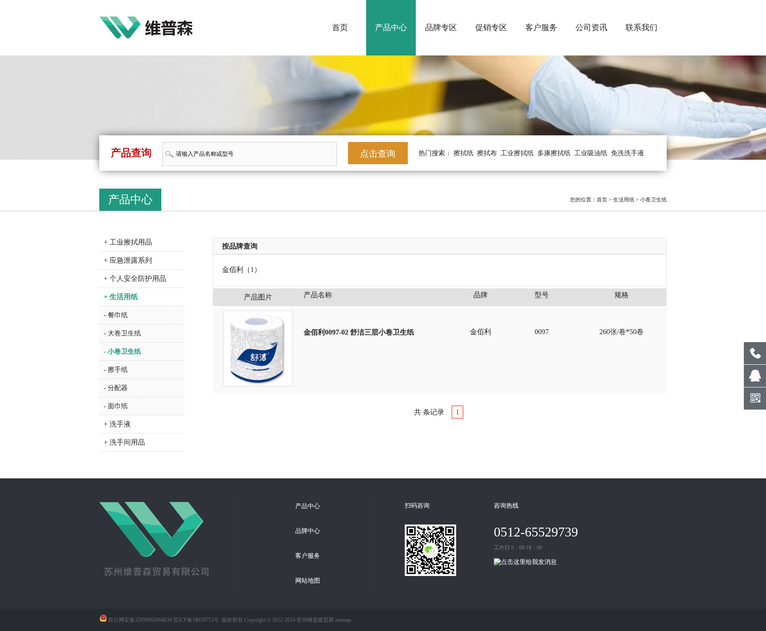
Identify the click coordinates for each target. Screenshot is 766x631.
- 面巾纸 (116, 406)
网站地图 (307, 580)
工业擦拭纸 (517, 153)
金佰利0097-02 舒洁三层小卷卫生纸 (359, 332)
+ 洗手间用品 (124, 442)
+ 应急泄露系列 (128, 260)
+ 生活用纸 (121, 296)
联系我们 (641, 27)
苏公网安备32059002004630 (140, 620)
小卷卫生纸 (653, 200)
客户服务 (541, 27)
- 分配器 (116, 387)
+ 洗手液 (117, 424)
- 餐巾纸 (116, 315)
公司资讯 (591, 27)
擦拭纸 (463, 153)
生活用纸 (623, 200)
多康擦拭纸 (554, 153)
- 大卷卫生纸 (122, 333)
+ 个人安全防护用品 (135, 278)
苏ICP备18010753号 (196, 620)
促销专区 (491, 27)
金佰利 (232, 269)
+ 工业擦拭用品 (128, 242)
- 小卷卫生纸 (122, 351)
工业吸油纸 (590, 153)
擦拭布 (487, 153)
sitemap (343, 620)
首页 (340, 27)
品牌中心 (307, 531)
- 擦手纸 (116, 369)
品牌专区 (441, 27)
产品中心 (391, 27)
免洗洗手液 (627, 153)
